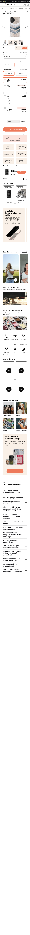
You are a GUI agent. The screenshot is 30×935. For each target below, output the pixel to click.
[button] (22, 5)
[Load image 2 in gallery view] (10, 42)
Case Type (6, 61)
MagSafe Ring (7, 69)
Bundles (4, 8)
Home (3, 12)
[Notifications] (5, 4)
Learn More (24, 52)
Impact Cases (10, 12)
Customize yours (12, 8)
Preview (23, 121)
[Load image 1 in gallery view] (5, 42)
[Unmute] (15, 280)
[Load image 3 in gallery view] (15, 42)
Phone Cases (22, 8)
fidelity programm (15, 140)
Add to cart (21, 172)
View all (24, 252)
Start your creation (15, 471)
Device (5, 52)
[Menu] (2, 4)
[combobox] (15, 56)
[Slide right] (26, 27)
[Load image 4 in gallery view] (20, 42)
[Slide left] (3, 27)
